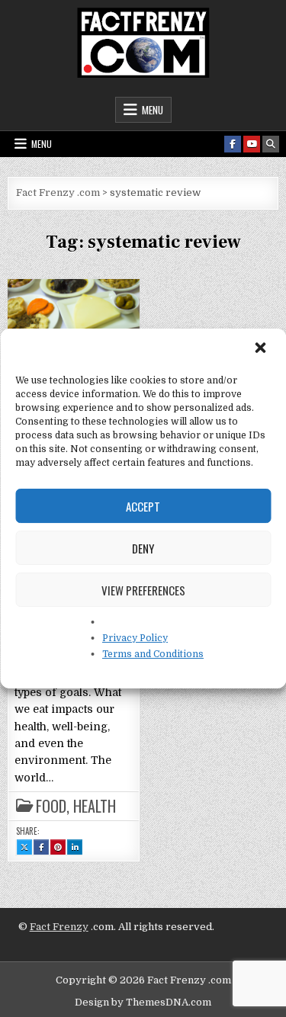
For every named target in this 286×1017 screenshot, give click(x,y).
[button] (261, 349)
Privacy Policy (135, 638)
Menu (152, 109)
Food (51, 805)
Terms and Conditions (153, 654)
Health (94, 805)
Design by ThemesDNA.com (143, 1002)
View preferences (143, 590)
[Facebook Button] (232, 144)
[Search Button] (270, 144)
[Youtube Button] (251, 144)
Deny (143, 548)
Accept (143, 506)
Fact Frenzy (59, 926)
